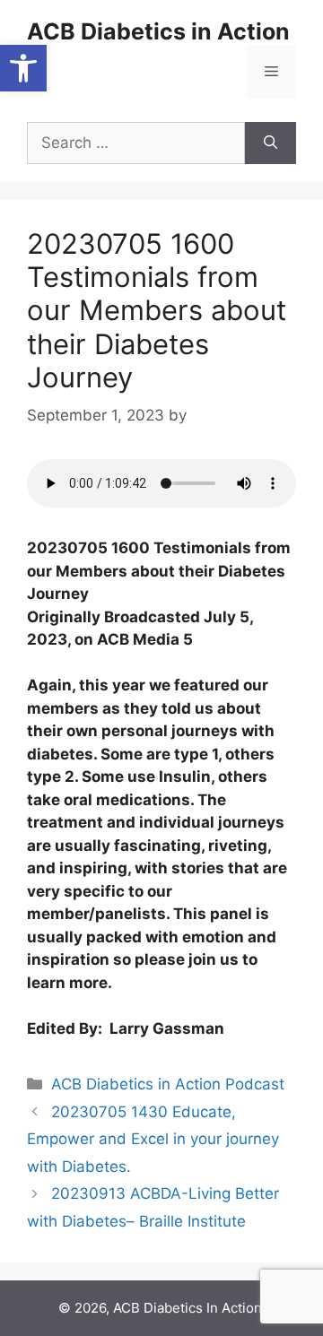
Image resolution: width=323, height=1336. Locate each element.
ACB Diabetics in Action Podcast (167, 1084)
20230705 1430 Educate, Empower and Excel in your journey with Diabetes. (153, 1139)
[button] (23, 68)
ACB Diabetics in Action (158, 31)
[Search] (270, 143)
